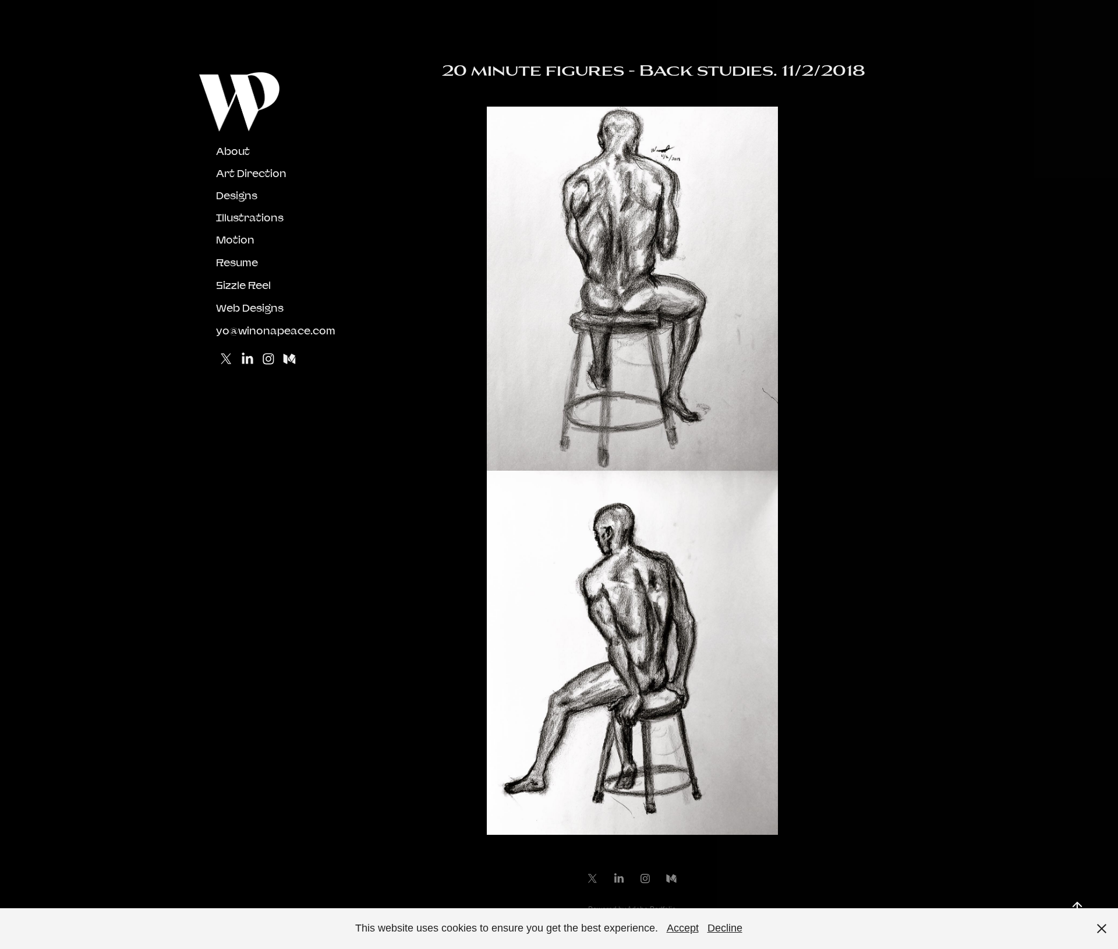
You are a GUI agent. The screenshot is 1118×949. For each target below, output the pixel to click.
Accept (683, 928)
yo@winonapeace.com (275, 330)
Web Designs (250, 308)
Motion (235, 240)
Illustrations (250, 217)
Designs (236, 195)
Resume (237, 262)
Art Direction (251, 173)
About (233, 151)
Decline (724, 928)
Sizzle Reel (243, 285)
